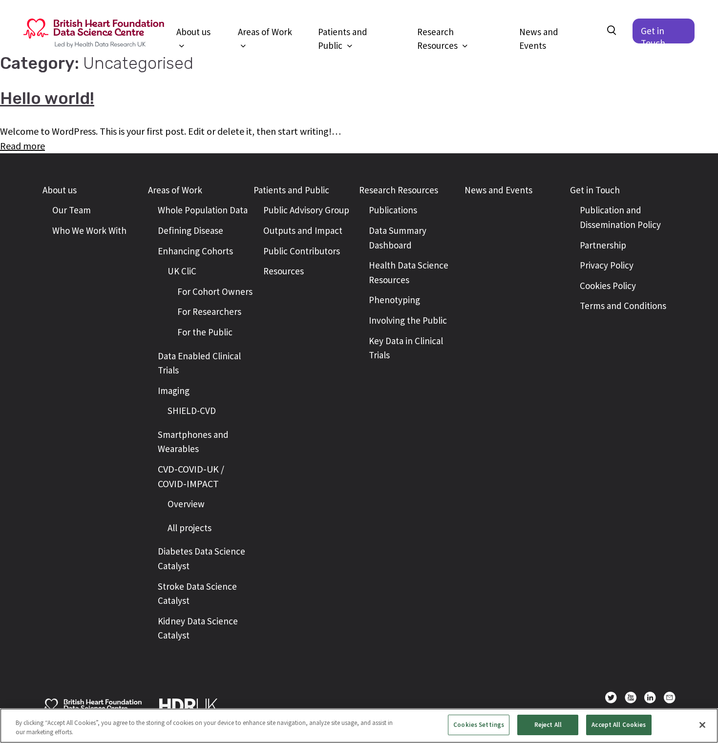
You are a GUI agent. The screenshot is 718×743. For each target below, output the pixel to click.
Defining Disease (190, 230)
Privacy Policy (607, 265)
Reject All (548, 725)
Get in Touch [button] (595, 190)
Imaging (174, 390)
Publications (393, 210)
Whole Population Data (203, 210)
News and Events (538, 31)
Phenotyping (394, 300)
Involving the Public (408, 320)
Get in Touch (653, 34)
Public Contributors (301, 251)
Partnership (603, 245)
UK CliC (182, 271)
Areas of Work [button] (265, 31)
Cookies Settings (478, 725)
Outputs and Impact (302, 230)
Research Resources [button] (438, 31)
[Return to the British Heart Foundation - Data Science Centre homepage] (93, 33)
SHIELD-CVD (192, 410)
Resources (283, 271)
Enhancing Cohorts (195, 251)
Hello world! (47, 98)
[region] (359, 725)
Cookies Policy (608, 285)
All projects (189, 528)
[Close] (702, 725)
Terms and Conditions (623, 305)
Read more (22, 146)
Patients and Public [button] (342, 31)
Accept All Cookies (618, 725)
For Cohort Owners (215, 291)
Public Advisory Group (306, 210)
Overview (186, 504)
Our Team (71, 210)
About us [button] (193, 31)
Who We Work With (89, 230)
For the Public (204, 332)
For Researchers (209, 311)
